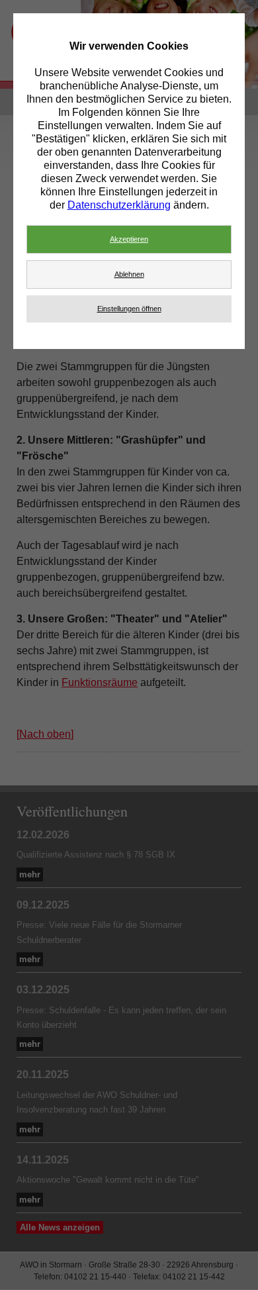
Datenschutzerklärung (119, 205)
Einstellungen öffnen (129, 309)
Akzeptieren (129, 239)
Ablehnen (129, 274)
